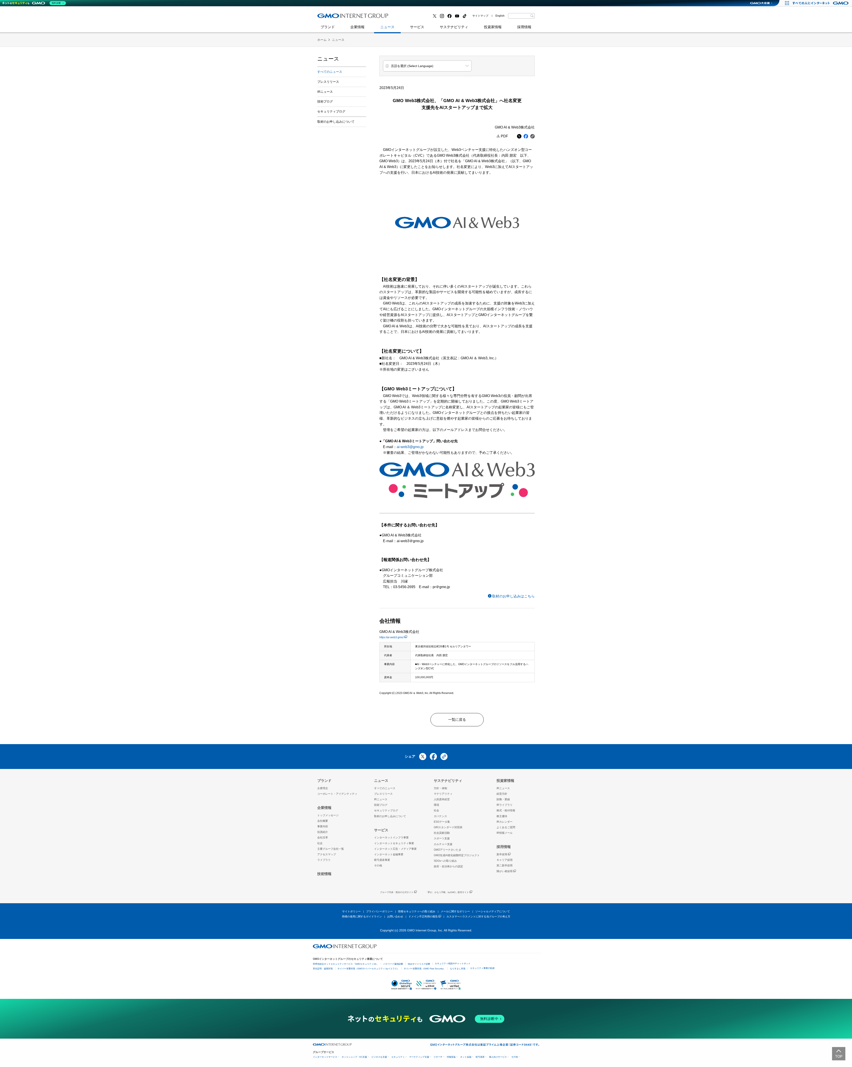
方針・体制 (440, 788)
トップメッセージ (328, 815)
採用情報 (524, 27)
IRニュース (325, 91)
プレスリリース (328, 81)
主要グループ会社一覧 (330, 848)
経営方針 (502, 793)
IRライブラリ (505, 804)
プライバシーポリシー (379, 911)
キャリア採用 (505, 860)
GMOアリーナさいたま (447, 849)
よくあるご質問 (506, 827)
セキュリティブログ (413, 17)
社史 (382, 17)
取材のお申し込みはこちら (513, 596)
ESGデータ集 (442, 821)
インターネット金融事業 (416, 17)
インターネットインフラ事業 (391, 837)
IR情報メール (505, 832)
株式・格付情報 (506, 810)
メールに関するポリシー (455, 911)
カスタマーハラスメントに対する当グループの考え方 (478, 916)
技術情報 (324, 874)
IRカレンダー (505, 821)
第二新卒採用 (332, 17)
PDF (504, 136)
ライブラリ (324, 860)
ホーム (322, 39)
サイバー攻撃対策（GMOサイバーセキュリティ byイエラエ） (368, 968)
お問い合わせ (395, 916)
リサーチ (438, 1057)
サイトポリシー (351, 911)
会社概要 (322, 820)
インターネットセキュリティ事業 (348, 17)
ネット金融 (465, 1057)
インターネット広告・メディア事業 (395, 848)
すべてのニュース (329, 71)
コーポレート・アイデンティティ (337, 793)
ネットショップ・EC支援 (354, 1057)
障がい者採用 (505, 871)
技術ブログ (331, 17)
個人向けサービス (498, 1057)
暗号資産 (480, 1057)
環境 (436, 804)
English (500, 15)
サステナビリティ (454, 27)
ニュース (387, 27)
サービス (417, 27)
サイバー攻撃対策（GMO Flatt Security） (424, 968)
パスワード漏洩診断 (393, 964)
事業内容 (322, 826)
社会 (436, 810)
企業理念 (322, 788)
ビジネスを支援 (379, 1057)
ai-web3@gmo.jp (410, 447)
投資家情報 (493, 27)
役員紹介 (322, 832)
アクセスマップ (326, 854)
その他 (378, 865)
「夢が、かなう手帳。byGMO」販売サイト (447, 892)
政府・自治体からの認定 (448, 866)
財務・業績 (503, 799)
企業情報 (357, 27)
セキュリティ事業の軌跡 (482, 968)
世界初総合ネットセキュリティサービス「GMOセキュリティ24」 (346, 964)
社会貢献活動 (442, 832)
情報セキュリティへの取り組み (416, 911)
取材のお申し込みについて (336, 121)
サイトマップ (480, 15)
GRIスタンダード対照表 (448, 827)
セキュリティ (398, 1057)
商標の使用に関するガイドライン (362, 916)
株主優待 (502, 816)
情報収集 (451, 1057)
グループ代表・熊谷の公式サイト (396, 892)
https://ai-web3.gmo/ (391, 637)
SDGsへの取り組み (445, 860)
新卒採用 (502, 854)
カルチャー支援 (443, 844)
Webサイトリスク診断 (419, 964)
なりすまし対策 (457, 968)
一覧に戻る (457, 719)
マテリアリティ (443, 793)
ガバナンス (440, 816)
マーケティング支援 (419, 1057)
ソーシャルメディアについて (492, 911)
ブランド (328, 27)
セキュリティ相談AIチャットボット (452, 963)
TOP (838, 1056)
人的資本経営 (442, 799)
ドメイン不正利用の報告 (423, 916)
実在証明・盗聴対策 (323, 968)
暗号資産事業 (382, 860)
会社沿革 (322, 837)
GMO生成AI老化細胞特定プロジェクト (457, 855)
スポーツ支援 (442, 838)
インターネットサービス (325, 1057)
